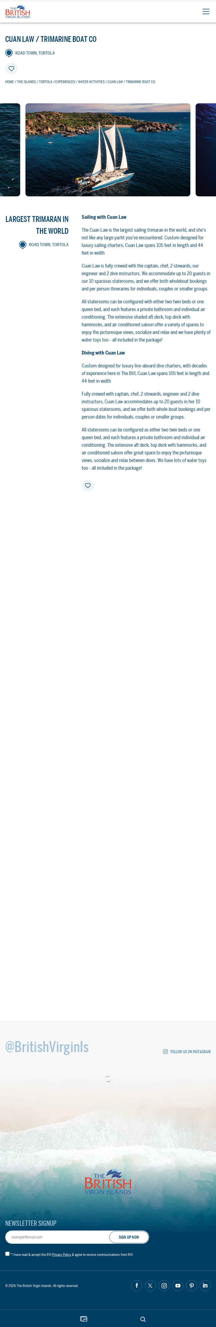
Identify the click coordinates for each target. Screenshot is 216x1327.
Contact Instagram (50, 833)
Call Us (150, 810)
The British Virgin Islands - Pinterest (191, 1285)
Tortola (45, 82)
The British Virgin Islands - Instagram (164, 1285)
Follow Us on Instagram (190, 1051)
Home (9, 82)
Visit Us (65, 810)
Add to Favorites (11, 68)
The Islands (26, 82)
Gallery (83, 1319)
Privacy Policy (61, 1255)
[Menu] (206, 11)
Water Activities (91, 82)
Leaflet (203, 681)
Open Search (143, 1319)
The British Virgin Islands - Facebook (136, 1285)
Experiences (65, 82)
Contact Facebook (33, 833)
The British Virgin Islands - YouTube (178, 1285)
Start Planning (31, 1318)
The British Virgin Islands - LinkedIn (205, 1285)
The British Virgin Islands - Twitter (150, 1285)
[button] (110, 617)
